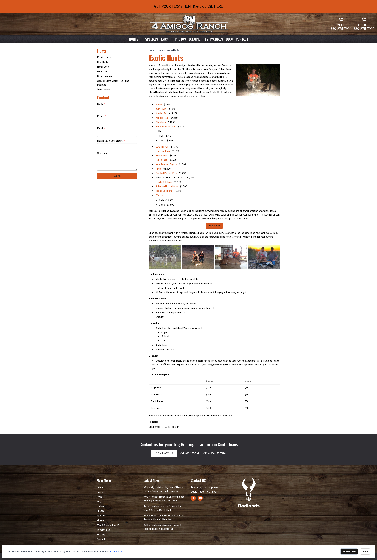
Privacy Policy (116, 551)
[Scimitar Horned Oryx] (165, 257)
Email (101, 128)
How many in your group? (111, 141)
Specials (151, 39)
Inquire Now (214, 226)
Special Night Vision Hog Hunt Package (113, 82)
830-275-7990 (364, 28)
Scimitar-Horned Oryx (167, 186)
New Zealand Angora (166, 164)
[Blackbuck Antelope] (198, 257)
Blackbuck (161, 122)
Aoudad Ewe (162, 113)
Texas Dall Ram (164, 190)
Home (151, 50)
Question (103, 153)
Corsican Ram (163, 151)
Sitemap (101, 534)
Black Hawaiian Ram (166, 126)
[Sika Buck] (231, 257)
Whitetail (102, 71)
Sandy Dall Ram (164, 182)
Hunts (133, 39)
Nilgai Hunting (104, 76)
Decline (365, 551)
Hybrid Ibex (161, 160)
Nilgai (158, 168)
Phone (101, 116)
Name (101, 104)
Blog (229, 39)
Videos (100, 520)
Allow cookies (349, 551)
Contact (242, 39)
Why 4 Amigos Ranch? (108, 525)
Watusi (159, 195)
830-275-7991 (341, 28)
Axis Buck (161, 109)
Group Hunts (103, 89)
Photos (180, 39)
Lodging (194, 39)
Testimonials (213, 39)
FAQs (99, 496)
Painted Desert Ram (166, 173)
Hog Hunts (102, 62)
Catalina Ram (162, 146)
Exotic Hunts (104, 57)
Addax (159, 104)
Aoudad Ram (162, 117)
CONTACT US (164, 453)
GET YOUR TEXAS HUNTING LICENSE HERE (188, 6)
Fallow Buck (162, 155)
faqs (164, 39)
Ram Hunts (103, 66)
